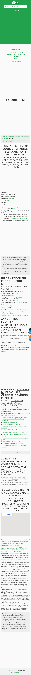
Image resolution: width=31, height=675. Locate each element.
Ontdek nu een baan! (15, 453)
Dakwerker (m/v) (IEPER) (10, 422)
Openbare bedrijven (16, 52)
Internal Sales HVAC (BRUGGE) (11, 441)
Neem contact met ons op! (19, 218)
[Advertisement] (15, 27)
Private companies (6, 140)
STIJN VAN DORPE (16, 545)
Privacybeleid (15, 672)
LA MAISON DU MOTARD (8, 543)
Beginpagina (16, 50)
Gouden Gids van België (11, 670)
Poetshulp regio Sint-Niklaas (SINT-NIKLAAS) (15, 432)
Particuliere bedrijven (16, 54)
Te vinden (15, 10)
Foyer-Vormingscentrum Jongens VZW (18, 541)
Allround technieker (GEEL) (10, 429)
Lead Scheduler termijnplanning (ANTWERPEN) (15, 417)
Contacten (16, 61)
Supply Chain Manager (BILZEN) (11, 424)
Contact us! (22, 222)
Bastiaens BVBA (5, 545)
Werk (16, 59)
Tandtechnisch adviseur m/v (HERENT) (13, 443)
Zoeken (16, 57)
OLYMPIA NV (20, 543)
